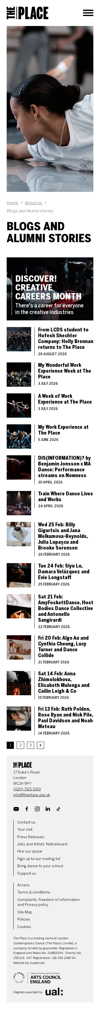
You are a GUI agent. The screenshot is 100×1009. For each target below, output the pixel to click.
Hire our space (29, 851)
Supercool (37, 963)
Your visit (24, 829)
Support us (26, 873)
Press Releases (30, 837)
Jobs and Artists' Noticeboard (42, 844)
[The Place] (27, 13)
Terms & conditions (33, 892)
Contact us (26, 822)
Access (23, 885)
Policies (23, 919)
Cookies (24, 927)
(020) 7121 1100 (27, 789)
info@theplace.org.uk (31, 795)
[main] (50, 387)
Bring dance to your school (40, 866)
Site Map (24, 912)
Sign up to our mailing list (38, 859)
